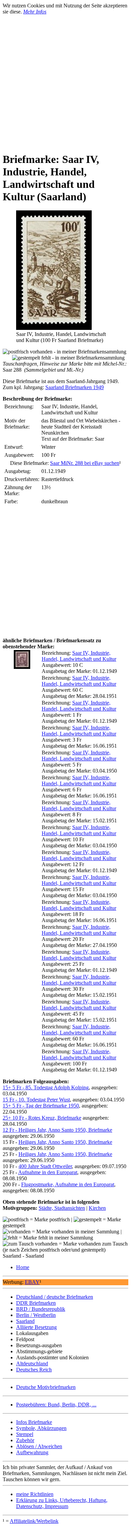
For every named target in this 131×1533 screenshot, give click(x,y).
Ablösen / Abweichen (39, 1446)
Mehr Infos (34, 11)
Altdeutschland (32, 1363)
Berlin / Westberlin (36, 1315)
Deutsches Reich (34, 1369)
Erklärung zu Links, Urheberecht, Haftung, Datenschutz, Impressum (61, 1503)
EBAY (32, 1282)
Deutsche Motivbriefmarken (46, 1387)
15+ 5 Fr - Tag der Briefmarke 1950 (41, 1106)
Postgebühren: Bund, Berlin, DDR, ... (56, 1404)
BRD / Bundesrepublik (40, 1309)
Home (22, 1267)
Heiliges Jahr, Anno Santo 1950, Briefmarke (65, 1142)
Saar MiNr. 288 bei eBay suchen (84, 463)
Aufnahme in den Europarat (47, 1172)
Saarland (25, 1321)
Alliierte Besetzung (36, 1327)
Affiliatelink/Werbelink (34, 1521)
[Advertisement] (65, 80)
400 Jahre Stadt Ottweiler (45, 1166)
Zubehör (25, 1440)
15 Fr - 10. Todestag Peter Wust (36, 1099)
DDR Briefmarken (36, 1303)
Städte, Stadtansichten (62, 1208)
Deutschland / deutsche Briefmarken (54, 1297)
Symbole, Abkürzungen (41, 1428)
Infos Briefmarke (34, 1422)
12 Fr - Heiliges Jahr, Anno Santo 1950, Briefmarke (57, 1130)
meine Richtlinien (34, 1494)
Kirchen (97, 1208)
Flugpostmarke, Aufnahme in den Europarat (67, 1184)
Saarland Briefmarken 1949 (74, 387)
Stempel (24, 1434)
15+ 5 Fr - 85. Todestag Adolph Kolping (46, 1087)
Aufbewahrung (32, 1452)
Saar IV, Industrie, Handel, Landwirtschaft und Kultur (79, 656)
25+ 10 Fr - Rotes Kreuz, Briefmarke (42, 1118)
